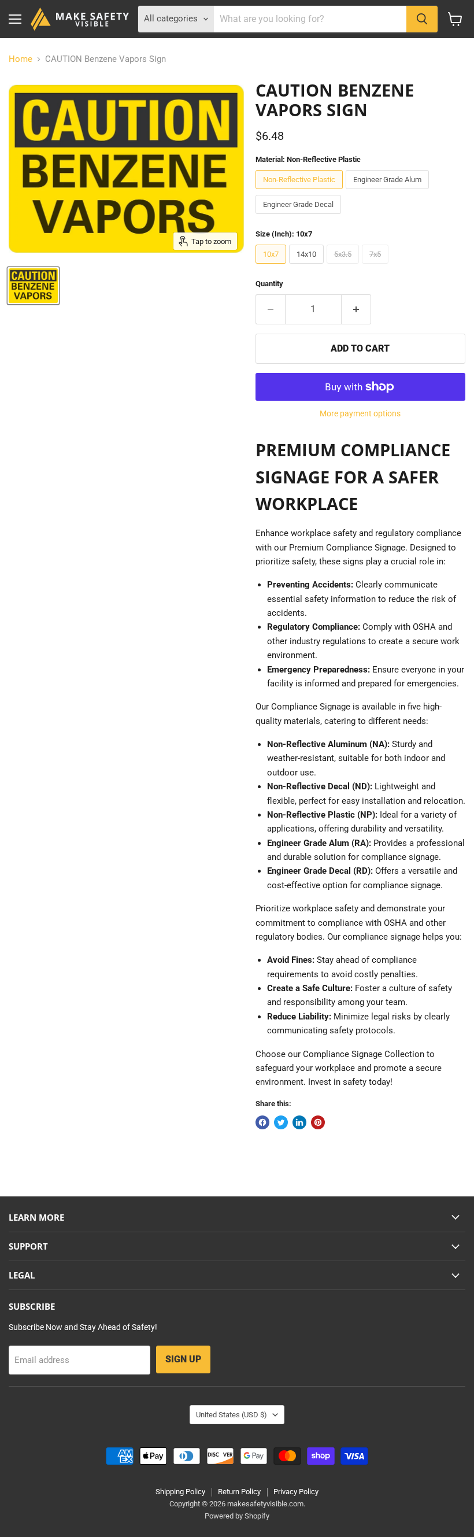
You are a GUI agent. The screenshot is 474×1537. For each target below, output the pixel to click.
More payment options (360, 413)
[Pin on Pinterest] (318, 1122)
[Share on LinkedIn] (299, 1122)
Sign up (183, 1359)
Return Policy (239, 1491)
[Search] (422, 19)
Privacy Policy (296, 1491)
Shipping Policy (180, 1491)
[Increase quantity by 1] (356, 309)
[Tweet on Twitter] (281, 1122)
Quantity (269, 283)
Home (20, 59)
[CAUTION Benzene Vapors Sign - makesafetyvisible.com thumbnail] (33, 285)
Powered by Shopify (237, 1516)
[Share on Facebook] (262, 1122)
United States (231, 1414)
